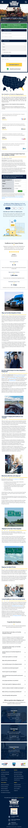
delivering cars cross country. (17, 605)
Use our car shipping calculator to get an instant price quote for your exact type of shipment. (12, 197)
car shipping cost (16, 479)
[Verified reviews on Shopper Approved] (14, 811)
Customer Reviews (4, 778)
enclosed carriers (12, 380)
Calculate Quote (13, 64)
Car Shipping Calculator (5, 772)
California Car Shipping (5, 784)
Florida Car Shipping (4, 786)
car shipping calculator (17, 615)
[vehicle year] (14, 44)
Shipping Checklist (17, 784)
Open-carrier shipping (12, 378)
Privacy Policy (19, 826)
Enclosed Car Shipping (18, 774)
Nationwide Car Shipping (18, 772)
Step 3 (21, 208)
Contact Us (16, 790)
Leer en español (17, 788)
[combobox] (14, 33)
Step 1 (8, 208)
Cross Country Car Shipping (18, 778)
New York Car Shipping (5, 790)
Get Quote (20, 191)
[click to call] (26, 2)
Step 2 (14, 208)
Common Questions (17, 786)
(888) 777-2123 (14, 806)
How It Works (3, 776)
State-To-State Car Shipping (18, 776)
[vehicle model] (14, 50)
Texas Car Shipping (4, 788)
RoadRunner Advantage (5, 774)
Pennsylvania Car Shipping (5, 792)
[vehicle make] (14, 47)
